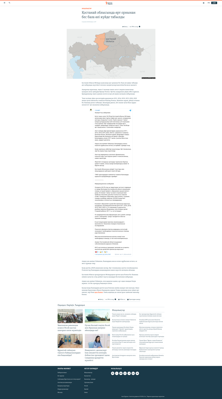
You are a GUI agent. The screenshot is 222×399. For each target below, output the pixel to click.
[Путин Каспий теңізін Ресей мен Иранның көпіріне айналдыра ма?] (97, 316)
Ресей (86, 386)
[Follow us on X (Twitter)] (116, 373)
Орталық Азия (88, 382)
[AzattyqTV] (203, 3)
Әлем (85, 392)
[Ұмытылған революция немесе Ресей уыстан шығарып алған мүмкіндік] (70, 316)
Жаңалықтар (88, 372)
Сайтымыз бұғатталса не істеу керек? (69, 379)
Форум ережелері (63, 389)
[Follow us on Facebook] (112, 373)
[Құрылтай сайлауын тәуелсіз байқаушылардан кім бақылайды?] (70, 341)
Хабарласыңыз (62, 372)
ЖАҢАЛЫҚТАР (86, 8)
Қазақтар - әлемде (89, 379)
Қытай (86, 389)
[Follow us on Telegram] (129, 373)
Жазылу (60, 392)
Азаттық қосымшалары (65, 382)
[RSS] (133, 373)
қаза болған (99, 292)
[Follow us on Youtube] (121, 373)
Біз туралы (61, 376)
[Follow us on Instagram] (125, 373)
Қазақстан (87, 376)
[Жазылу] (137, 373)
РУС (209, 3)
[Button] (125, 27)
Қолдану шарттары (63, 386)
